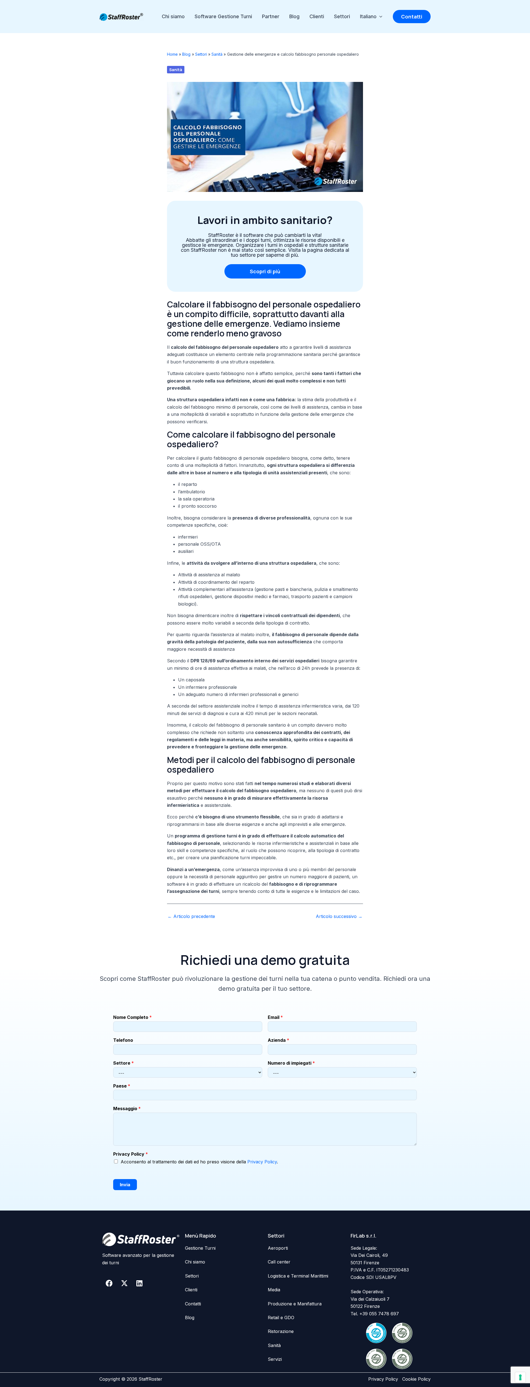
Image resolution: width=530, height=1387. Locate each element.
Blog (294, 16)
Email (275, 1017)
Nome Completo (132, 1017)
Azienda (278, 1040)
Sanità (175, 69)
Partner (270, 16)
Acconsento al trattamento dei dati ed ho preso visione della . (199, 1161)
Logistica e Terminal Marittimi (298, 1276)
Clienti (316, 16)
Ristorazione (281, 1331)
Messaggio (127, 1108)
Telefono (123, 1040)
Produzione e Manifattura (295, 1303)
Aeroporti (278, 1248)
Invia (125, 1184)
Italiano (368, 16)
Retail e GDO (281, 1317)
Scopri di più (265, 271)
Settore (123, 1063)
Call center (279, 1262)
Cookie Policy (416, 1379)
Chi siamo (173, 16)
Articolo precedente (191, 916)
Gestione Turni (200, 1248)
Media (274, 1289)
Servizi (275, 1359)
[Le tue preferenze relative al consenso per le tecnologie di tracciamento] (520, 1377)
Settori (342, 16)
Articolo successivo (339, 916)
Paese (121, 1086)
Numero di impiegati (291, 1063)
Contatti (193, 1303)
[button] (379, 16)
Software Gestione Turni (223, 16)
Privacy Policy (130, 1154)
